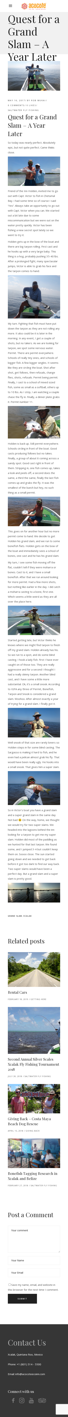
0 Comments (16, 105)
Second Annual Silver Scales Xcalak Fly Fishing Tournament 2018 (33, 1064)
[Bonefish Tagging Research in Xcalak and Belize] (34, 1153)
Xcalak (27, 916)
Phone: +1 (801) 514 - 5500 (24, 1364)
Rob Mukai (38, 100)
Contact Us (27, 1342)
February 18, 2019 (18, 999)
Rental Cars (17, 992)
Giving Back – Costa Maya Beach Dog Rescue (29, 1121)
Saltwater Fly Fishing (23, 110)
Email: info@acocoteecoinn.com (26, 1374)
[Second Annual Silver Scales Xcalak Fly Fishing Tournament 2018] (34, 1030)
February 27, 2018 (18, 1185)
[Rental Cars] (34, 969)
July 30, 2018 (15, 1076)
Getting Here (38, 999)
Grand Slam (15, 916)
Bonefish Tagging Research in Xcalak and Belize (32, 1176)
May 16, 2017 (16, 100)
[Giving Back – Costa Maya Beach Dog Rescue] (34, 1099)
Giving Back (33, 1130)
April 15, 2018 (15, 1130)
